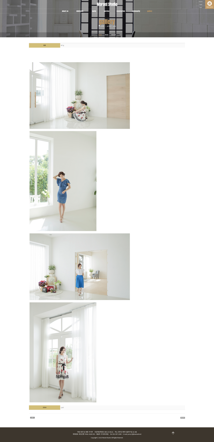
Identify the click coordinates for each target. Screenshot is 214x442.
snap (100, 35)
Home (200, 1)
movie (113, 35)
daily (106, 35)
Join (200, 7)
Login (200, 4)
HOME (102, 26)
